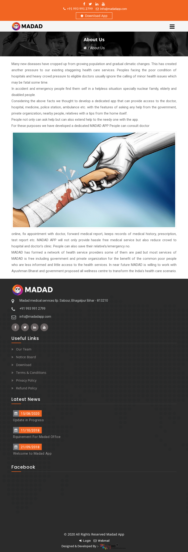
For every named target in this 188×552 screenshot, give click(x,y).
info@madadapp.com (113, 9)
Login (86, 540)
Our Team (23, 349)
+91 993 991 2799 (79, 9)
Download (23, 365)
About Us (97, 48)
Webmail (103, 540)
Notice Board (26, 357)
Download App (95, 16)
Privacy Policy (26, 380)
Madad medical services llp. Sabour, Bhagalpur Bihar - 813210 (63, 300)
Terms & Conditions (31, 372)
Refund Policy (26, 388)
